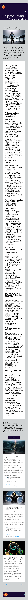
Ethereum (19, 561)
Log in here (17, 485)
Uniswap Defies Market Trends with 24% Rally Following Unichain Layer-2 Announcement (13, 559)
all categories (14, 437)
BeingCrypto (13, 460)
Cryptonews (13, 561)
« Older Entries (6, 584)
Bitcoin (18, 460)
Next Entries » (22, 584)
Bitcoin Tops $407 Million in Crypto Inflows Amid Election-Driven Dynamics (13, 508)
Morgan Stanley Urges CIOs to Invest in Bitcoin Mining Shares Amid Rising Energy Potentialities (13, 458)
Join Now (8, 484)
